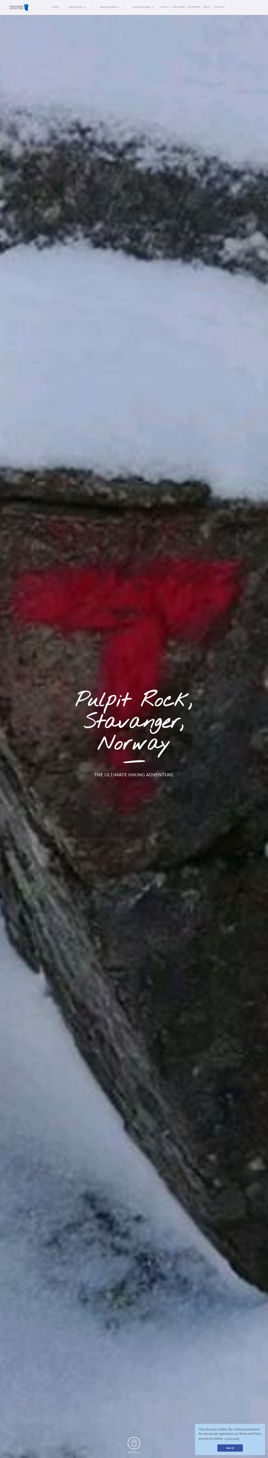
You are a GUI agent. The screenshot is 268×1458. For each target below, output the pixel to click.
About (207, 6)
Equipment (194, 6)
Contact (219, 6)
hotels (165, 6)
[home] (30, 7)
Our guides (178, 6)
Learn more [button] (232, 1438)
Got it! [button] (230, 1448)
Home (55, 6)
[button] (76, 7)
